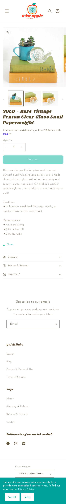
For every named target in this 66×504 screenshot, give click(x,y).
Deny (27, 497)
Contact (11, 422)
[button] (7, 11)
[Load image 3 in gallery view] (50, 98)
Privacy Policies (26, 489)
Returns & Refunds (17, 414)
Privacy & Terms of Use (19, 369)
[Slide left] (3, 99)
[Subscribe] (55, 324)
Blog (9, 361)
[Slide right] (62, 99)
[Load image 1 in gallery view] (16, 98)
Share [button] (10, 244)
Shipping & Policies (17, 406)
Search (10, 354)
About (9, 398)
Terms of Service (15, 377)
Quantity (7, 140)
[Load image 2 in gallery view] (33, 98)
